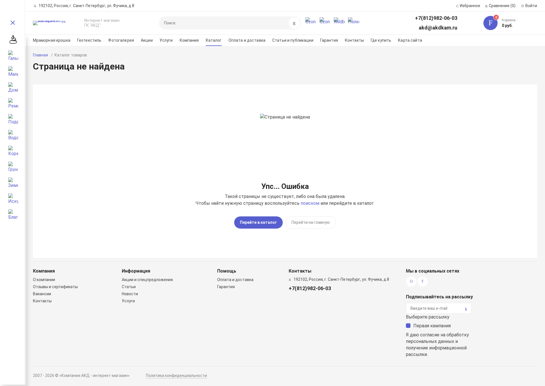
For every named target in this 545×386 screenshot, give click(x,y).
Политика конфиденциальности (176, 375)
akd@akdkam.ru (438, 28)
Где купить (381, 40)
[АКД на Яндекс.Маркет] (311, 23)
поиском (310, 203)
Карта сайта (410, 40)
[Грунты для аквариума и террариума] (13, 166)
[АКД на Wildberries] (339, 23)
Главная (40, 55)
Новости (130, 294)
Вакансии (42, 294)
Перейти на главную (311, 222)
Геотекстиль (89, 40)
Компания (189, 40)
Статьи (129, 286)
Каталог (214, 40)
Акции (147, 40)
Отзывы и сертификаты (55, 286)
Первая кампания (432, 325)
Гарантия (329, 40)
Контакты (354, 40)
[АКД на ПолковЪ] (353, 23)
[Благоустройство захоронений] (13, 214)
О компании (44, 279)
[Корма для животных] (13, 151)
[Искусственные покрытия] (13, 198)
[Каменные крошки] (13, 39)
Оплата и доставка (247, 40)
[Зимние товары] (13, 182)
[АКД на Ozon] (325, 23)
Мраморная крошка (51, 40)
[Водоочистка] (13, 135)
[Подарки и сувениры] (13, 119)
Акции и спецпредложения (147, 279)
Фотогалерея (121, 40)
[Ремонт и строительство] (13, 103)
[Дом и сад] (13, 87)
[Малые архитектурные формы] (13, 71)
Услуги (166, 40)
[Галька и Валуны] (13, 55)
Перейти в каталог (258, 222)
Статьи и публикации (292, 40)
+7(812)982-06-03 (436, 18)
